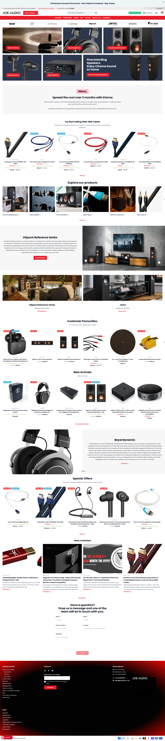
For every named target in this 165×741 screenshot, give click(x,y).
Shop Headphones (74, 48)
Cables (76, 18)
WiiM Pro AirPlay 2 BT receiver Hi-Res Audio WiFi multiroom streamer (123, 411)
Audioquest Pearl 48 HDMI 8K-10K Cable (15, 163)
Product (86, 625)
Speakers (58, 18)
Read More (82, 598)
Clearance (106, 18)
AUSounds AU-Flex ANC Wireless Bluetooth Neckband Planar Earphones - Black (82, 523)
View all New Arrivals (82, 424)
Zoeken (96, 13)
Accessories (6, 729)
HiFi (82, 18)
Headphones (67, 18)
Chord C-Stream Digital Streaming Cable (146, 522)
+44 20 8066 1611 (120, 678)
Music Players (7, 717)
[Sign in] (157, 13)
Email (85, 616)
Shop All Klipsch (40, 258)
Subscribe (50, 687)
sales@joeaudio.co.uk (122, 680)
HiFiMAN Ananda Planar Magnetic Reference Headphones (42, 411)
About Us (5, 681)
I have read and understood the (56, 682)
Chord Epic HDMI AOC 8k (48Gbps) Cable (150, 163)
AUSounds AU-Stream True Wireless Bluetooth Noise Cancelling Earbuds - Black (114, 523)
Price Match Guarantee (10, 695)
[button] (80, 471)
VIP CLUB (87, 18)
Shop (4, 710)
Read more (159, 262)
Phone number (61, 625)
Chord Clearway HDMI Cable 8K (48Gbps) (69, 163)
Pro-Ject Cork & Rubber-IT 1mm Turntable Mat (122, 360)
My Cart (6, 674)
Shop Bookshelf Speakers (117, 48)
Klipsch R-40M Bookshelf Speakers (69, 359)
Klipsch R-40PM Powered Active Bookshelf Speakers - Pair (96, 411)
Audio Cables (6, 727)
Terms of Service (8, 688)
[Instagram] (45, 670)
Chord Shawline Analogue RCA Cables (96, 162)
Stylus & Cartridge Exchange (11, 690)
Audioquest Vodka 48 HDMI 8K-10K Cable (50, 522)
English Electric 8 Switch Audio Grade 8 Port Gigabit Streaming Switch (69, 411)
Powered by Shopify (19, 738)
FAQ (4, 693)
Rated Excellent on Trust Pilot (46, 8)
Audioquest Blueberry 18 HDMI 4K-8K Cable (123, 163)
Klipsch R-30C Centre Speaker (42, 359)
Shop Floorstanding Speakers (98, 75)
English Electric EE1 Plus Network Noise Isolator (15, 411)
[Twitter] (52, 670)
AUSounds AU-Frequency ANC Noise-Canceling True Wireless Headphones (15, 360)
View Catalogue (30, 13)
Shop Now (124, 463)
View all (82, 175)
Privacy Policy (7, 679)
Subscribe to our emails (52, 674)
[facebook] (48, 670)
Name (58, 616)
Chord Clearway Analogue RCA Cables (42, 162)
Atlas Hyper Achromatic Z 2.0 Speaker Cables (96, 360)
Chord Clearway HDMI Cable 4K (18, 522)
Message (59, 634)
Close (163, 2)
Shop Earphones (13, 75)
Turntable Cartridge (8, 724)
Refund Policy (7, 683)
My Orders (7, 676)
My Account (8, 672)
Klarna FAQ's (6, 697)
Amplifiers (6, 720)
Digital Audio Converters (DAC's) (12, 722)
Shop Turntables (13, 48)
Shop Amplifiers (53, 75)
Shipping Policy (7, 686)
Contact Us (159, 8)
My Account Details (8, 669)
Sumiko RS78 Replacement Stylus (150, 359)
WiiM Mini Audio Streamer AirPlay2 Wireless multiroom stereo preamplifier (150, 412)
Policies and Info (9, 667)
